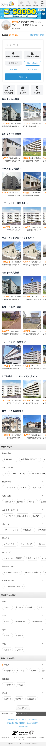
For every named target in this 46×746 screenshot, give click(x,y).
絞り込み (13, 63)
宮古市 (6, 636)
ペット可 (7, 516)
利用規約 (22, 723)
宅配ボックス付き (31, 572)
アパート (22, 488)
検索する (23, 77)
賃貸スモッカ (12, 719)
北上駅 (6, 699)
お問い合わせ (33, 719)
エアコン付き (9, 544)
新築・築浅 (36, 488)
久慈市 (6, 650)
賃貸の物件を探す (8, 714)
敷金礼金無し (9, 459)
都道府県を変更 (37, 35)
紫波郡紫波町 (20, 621)
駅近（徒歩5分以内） (12, 586)
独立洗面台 (27, 530)
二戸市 (18, 650)
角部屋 (20, 502)
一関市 (29, 607)
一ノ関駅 (7, 671)
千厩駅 (20, 685)
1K (5, 473)
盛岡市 (6, 621)
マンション (8, 488)
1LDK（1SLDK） (19, 473)
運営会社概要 (23, 726)
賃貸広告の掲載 (12, 723)
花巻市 (6, 607)
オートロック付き (11, 572)
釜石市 (18, 636)
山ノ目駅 (20, 671)
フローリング (26, 544)
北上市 (18, 607)
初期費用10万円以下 (29, 459)
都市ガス (31, 558)
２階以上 (7, 502)
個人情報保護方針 (33, 723)
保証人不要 (21, 516)
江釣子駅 (30, 699)
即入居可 (13, 69)
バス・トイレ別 (10, 530)
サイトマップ (23, 719)
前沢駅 (33, 671)
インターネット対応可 (13, 558)
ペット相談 (32, 69)
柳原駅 (18, 699)
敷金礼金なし (32, 63)
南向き (31, 502)
